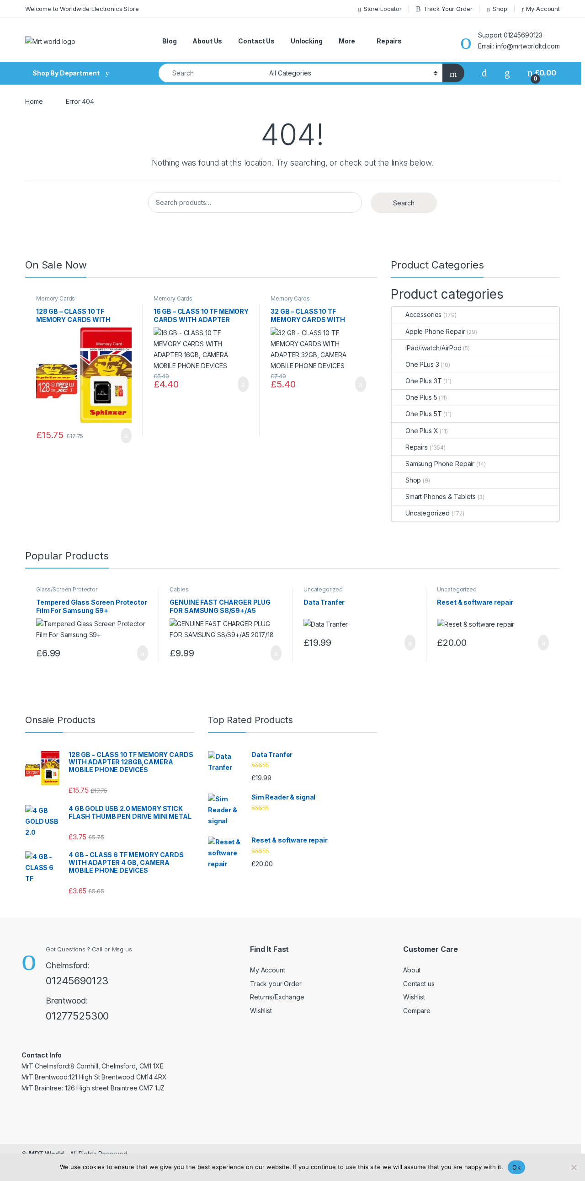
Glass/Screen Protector (66, 589)
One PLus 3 (422, 364)
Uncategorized (427, 513)
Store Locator (383, 8)
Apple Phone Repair (435, 331)
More (347, 41)
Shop (500, 8)
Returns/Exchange (277, 997)
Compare (417, 1011)
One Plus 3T (423, 381)
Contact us (419, 984)
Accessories (423, 314)
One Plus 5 (421, 397)
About (411, 970)
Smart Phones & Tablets (440, 496)
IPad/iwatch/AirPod (433, 348)
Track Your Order (448, 8)
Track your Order (276, 984)
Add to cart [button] (125, 436)
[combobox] (211, 73)
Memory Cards (55, 298)
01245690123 (77, 981)
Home (34, 101)
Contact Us (256, 41)
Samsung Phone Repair (439, 463)
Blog (169, 41)
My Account (543, 8)
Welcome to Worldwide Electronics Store (82, 8)
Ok (516, 1167)
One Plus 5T (423, 414)
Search (404, 203)
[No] (573, 1167)
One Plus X (421, 431)
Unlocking (307, 41)
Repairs (389, 41)
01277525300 (77, 1016)
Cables (179, 589)
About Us (207, 41)
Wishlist (261, 1011)
